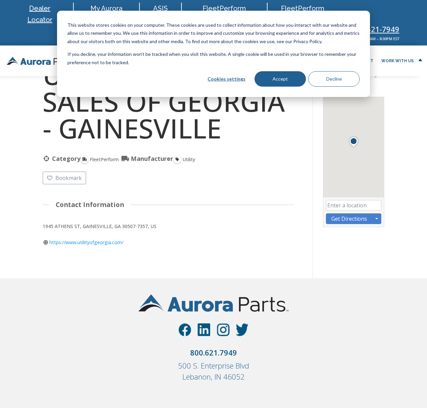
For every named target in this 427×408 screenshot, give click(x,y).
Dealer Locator (39, 14)
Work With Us (397, 61)
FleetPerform (302, 8)
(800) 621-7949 (373, 29)
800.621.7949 (213, 352)
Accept (280, 79)
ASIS (160, 8)
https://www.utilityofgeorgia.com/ (86, 242)
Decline (334, 79)
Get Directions (349, 218)
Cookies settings (226, 79)
